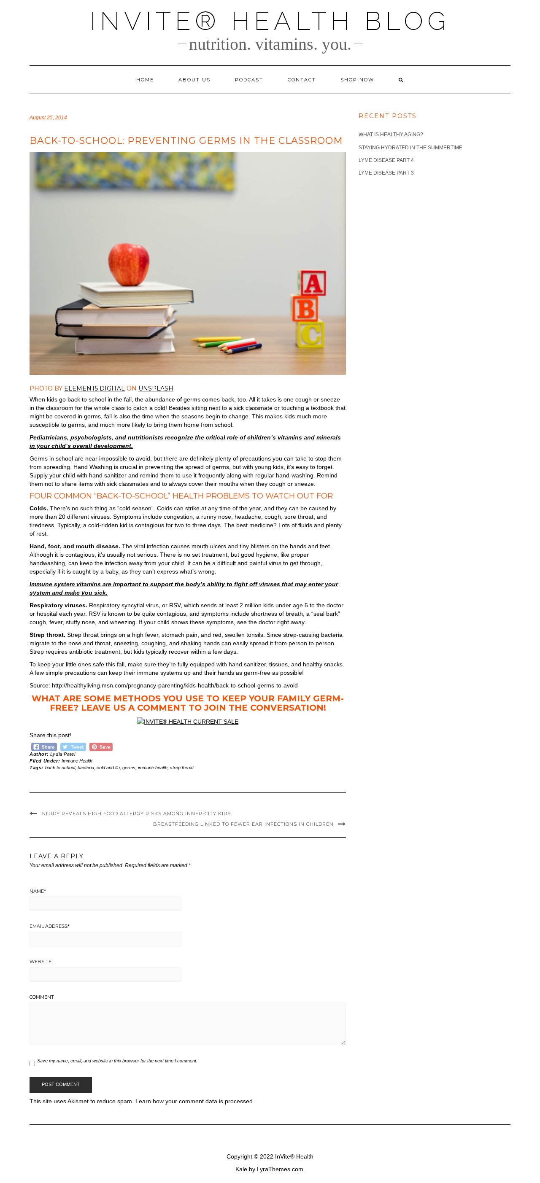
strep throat (182, 767)
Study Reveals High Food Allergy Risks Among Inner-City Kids (136, 814)
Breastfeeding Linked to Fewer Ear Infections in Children (243, 824)
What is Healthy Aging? (391, 134)
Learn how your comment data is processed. (194, 1101)
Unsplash (155, 388)
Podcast (249, 80)
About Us (194, 80)
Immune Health (77, 760)
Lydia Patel (63, 754)
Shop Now (357, 80)
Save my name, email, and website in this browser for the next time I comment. (117, 1060)
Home (145, 80)
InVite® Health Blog (270, 21)
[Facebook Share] (44, 746)
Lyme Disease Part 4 (386, 160)
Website (40, 962)
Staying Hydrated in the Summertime (410, 148)
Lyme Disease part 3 (386, 173)
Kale (241, 1169)
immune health (152, 767)
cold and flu (108, 767)
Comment (42, 997)
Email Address (50, 926)
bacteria (86, 767)
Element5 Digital (94, 388)
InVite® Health (294, 1156)
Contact (302, 80)
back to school (60, 767)
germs (128, 767)
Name (38, 891)
